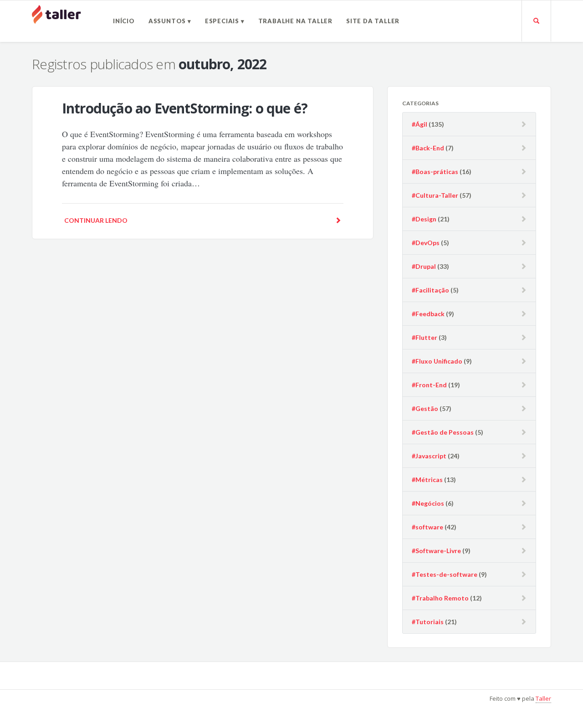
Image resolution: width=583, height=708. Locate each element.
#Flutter (424, 337)
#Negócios (428, 503)
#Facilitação (430, 290)
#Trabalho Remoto (440, 598)
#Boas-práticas (435, 171)
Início (124, 21)
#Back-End (428, 148)
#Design (424, 219)
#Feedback (428, 314)
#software (427, 527)
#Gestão (425, 408)
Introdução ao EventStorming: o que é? (184, 108)
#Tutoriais (428, 622)
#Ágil (419, 124)
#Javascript (429, 456)
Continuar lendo (96, 220)
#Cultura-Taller (435, 195)
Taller (543, 698)
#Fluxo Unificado (437, 361)
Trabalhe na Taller (295, 21)
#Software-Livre (436, 550)
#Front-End (429, 385)
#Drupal (424, 266)
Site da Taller (372, 21)
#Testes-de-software (444, 574)
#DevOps (426, 242)
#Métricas (427, 479)
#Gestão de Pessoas (443, 432)
